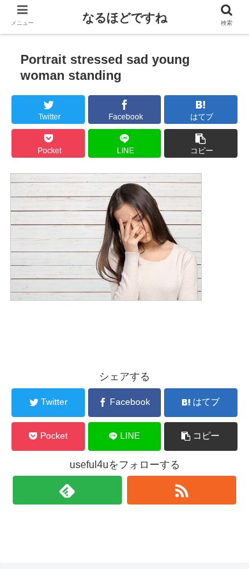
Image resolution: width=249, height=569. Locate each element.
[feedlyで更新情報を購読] (68, 490)
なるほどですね (124, 17)
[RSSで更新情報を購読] (182, 490)
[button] (201, 143)
